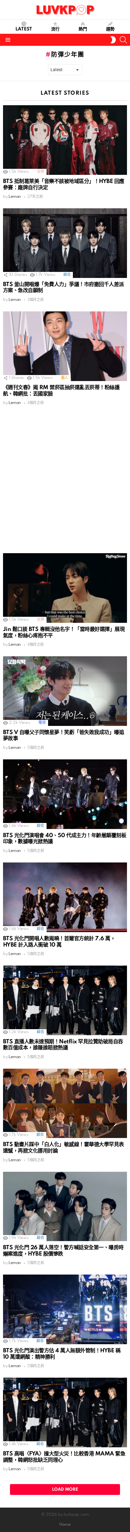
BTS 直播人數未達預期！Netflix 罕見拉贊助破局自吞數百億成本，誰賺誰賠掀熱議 (63, 1045)
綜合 (66, 275)
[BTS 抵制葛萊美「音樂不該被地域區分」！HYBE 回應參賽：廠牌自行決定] (65, 140)
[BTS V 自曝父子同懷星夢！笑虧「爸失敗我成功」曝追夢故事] (65, 691)
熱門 (83, 29)
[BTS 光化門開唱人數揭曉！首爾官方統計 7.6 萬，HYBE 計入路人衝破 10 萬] (65, 897)
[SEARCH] (123, 40)
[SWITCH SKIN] (113, 40)
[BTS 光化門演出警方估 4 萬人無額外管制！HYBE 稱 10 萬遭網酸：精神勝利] (65, 1309)
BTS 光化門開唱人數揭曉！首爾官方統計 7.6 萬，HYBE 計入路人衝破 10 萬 (59, 942)
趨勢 (110, 29)
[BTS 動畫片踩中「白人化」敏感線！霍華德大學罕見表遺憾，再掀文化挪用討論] (65, 1103)
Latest (23, 29)
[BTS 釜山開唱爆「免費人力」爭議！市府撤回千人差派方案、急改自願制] (65, 243)
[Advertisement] (65, 479)
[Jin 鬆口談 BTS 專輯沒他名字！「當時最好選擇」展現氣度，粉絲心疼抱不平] (65, 588)
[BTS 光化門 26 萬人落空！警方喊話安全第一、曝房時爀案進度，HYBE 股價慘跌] (65, 1206)
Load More (65, 1489)
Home (65, 1525)
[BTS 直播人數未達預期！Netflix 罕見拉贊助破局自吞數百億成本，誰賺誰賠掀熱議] (65, 1000)
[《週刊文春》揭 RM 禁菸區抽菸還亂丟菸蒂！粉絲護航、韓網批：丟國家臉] (65, 346)
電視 (41, 723)
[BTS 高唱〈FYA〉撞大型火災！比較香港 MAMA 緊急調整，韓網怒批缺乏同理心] (65, 1412)
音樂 (40, 172)
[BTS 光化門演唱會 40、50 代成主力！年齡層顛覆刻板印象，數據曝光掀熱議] (65, 794)
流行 (55, 29)
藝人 (64, 378)
